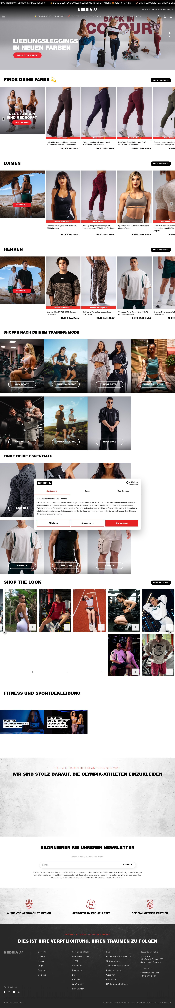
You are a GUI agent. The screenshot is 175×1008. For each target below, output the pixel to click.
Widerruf (110, 975)
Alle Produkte (161, 80)
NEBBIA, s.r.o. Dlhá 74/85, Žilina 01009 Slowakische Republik (151, 959)
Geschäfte (77, 966)
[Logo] (87, 9)
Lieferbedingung (114, 971)
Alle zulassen (122, 523)
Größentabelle (113, 961)
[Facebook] (4, 992)
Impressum (111, 980)
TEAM (75, 961)
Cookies (42, 975)
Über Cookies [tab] (123, 491)
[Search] (159, 16)
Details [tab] (87, 491)
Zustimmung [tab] (52, 491)
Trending (95, 16)
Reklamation (78, 989)
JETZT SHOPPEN (69, 3)
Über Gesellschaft (81, 957)
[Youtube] (14, 992)
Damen (107, 16)
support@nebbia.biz (149, 973)
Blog (74, 975)
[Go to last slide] (5, 633)
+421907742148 (148, 976)
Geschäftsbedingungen (116, 1003)
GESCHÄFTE (145, 9)
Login (41, 966)
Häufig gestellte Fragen (117, 984)
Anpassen (86, 523)
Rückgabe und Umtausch (118, 957)
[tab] (169, 33)
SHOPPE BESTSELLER (119, 3)
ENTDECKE (133, 16)
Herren (120, 16)
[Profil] (165, 16)
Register (42, 971)
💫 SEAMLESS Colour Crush (49, 16)
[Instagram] (9, 992)
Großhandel (78, 984)
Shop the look (161, 583)
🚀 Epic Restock (76, 16)
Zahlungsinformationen (117, 966)
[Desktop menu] (4, 16)
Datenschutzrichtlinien (145, 1003)
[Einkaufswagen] (171, 16)
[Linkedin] (19, 992)
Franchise (77, 971)
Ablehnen (53, 523)
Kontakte (76, 980)
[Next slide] (170, 633)
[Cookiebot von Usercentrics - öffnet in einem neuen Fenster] (128, 483)
